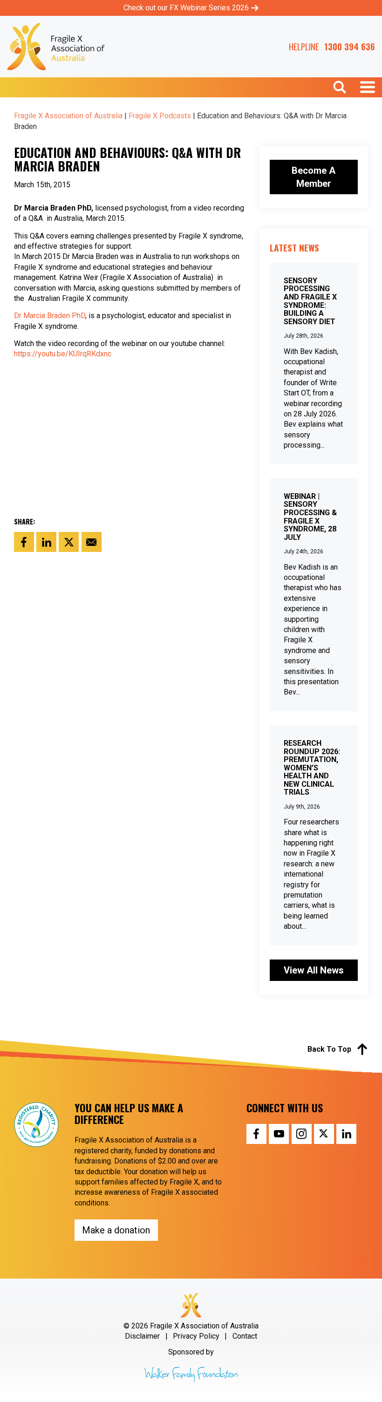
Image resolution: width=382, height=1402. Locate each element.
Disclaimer (142, 1336)
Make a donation (116, 1230)
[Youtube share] (279, 1134)
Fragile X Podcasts (160, 115)
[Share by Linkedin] (46, 542)
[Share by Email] (92, 542)
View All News (314, 970)
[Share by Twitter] (69, 542)
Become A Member (313, 177)
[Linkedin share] (346, 1134)
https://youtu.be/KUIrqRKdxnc (62, 353)
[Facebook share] (256, 1134)
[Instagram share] (302, 1134)
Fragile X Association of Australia (68, 115)
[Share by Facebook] (24, 542)
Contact (244, 1336)
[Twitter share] (324, 1134)
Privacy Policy (196, 1336)
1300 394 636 (349, 46)
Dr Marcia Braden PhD (49, 315)
